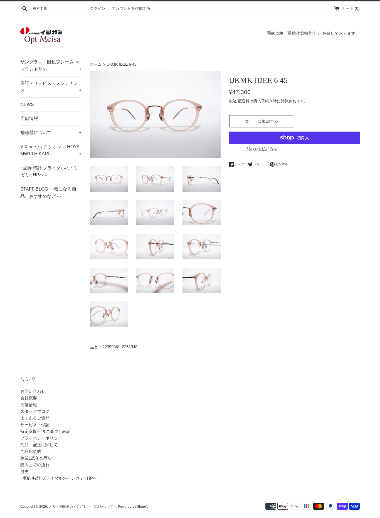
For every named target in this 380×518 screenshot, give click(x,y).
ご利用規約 (30, 451)
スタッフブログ (35, 411)
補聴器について (51, 132)
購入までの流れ (35, 464)
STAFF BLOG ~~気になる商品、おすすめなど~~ (48, 193)
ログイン (97, 8)
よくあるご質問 (35, 418)
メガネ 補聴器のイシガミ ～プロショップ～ (82, 507)
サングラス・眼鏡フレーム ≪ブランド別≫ (51, 65)
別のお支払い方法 (261, 149)
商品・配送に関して (39, 444)
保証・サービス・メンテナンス (51, 87)
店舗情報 (29, 118)
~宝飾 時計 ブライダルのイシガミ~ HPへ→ (49, 171)
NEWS (27, 104)
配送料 (244, 101)
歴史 (24, 471)
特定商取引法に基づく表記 (45, 431)
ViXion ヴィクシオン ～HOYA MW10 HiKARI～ (51, 150)
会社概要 (28, 398)
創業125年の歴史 (36, 458)
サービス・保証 (35, 424)
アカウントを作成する (131, 8)
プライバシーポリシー (41, 438)
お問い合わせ (32, 391)
